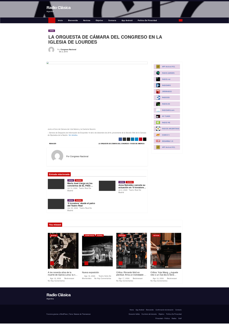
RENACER (52, 143)
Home (132, 310)
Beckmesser (69, 278)
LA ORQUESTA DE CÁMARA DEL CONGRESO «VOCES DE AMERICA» (122, 143)
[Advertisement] (97, 110)
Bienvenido (73, 20)
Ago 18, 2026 (56, 278)
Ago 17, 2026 (124, 278)
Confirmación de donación (164, 310)
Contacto (112, 20)
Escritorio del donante (149, 314)
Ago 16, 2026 (158, 278)
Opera (51, 31)
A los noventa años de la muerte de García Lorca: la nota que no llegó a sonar (63, 275)
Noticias (86, 20)
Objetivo (99, 20)
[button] (177, 20)
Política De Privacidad (147, 20)
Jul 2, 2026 (123, 190)
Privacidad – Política (162, 318)
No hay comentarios (56, 281)
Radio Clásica (58, 7)
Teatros (78, 180)
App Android (127, 20)
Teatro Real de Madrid (79, 189)
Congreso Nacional (68, 49)
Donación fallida (134, 314)
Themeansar (86, 314)
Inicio (60, 20)
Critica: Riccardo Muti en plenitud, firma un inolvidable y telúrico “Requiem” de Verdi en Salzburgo (130, 276)
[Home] (51, 20)
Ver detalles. (73, 135)
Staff (180, 318)
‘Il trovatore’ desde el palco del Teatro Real (81, 204)
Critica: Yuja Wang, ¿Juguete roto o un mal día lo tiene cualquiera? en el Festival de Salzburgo (164, 276)
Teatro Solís (89, 235)
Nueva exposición (90, 272)
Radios (174, 318)
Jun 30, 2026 (72, 208)
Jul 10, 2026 (72, 188)
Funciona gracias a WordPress (57, 314)
